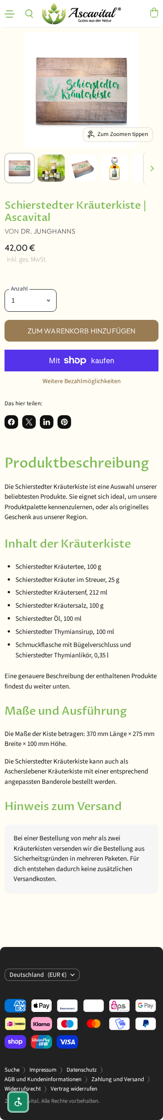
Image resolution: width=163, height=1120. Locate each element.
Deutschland (38, 974)
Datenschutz (82, 1070)
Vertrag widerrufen (74, 1089)
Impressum (43, 1070)
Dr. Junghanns (48, 231)
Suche (12, 1070)
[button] (18, 1102)
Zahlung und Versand (117, 1079)
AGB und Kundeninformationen (43, 1079)
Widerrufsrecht (23, 1089)
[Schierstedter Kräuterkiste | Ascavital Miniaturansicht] (19, 168)
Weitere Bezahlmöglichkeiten (82, 381)
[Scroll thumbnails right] (150, 168)
